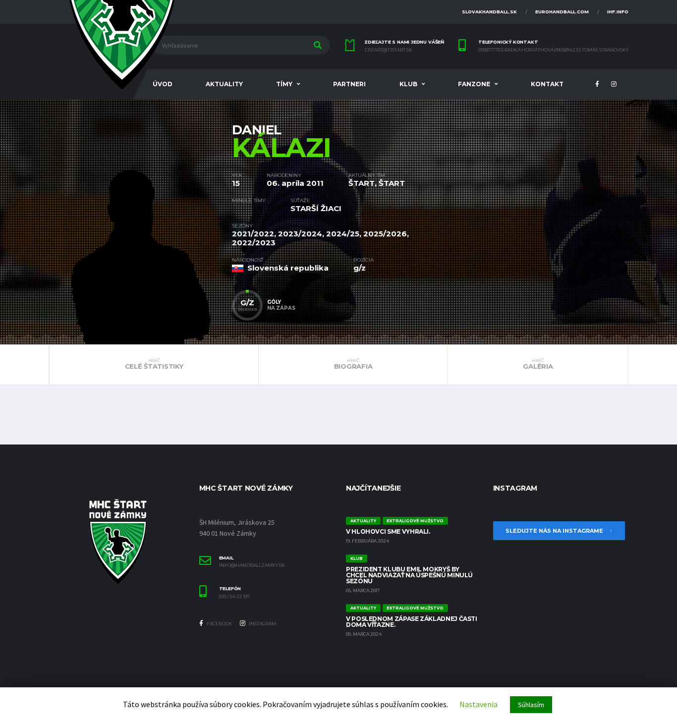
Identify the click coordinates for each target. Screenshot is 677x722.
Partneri (349, 84)
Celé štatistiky (154, 364)
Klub (408, 84)
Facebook (219, 623)
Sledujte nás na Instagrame (555, 530)
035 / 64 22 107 (234, 596)
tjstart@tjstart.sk (388, 50)
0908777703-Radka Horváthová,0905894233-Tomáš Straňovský (553, 50)
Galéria (538, 364)
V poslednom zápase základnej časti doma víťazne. (411, 621)
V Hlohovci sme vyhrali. (388, 531)
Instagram (262, 623)
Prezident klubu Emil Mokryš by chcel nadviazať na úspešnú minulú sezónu (409, 575)
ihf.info (617, 11)
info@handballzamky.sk (252, 565)
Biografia (353, 364)
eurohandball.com (562, 11)
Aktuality (224, 84)
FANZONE (474, 84)
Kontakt (547, 84)
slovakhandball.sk (489, 11)
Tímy (284, 84)
